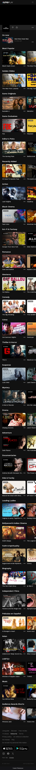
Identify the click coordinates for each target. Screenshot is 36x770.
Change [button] (11, 757)
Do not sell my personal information (14, 742)
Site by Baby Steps (28, 763)
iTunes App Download (8, 748)
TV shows (5, 734)
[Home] (7, 2)
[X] (12, 753)
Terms (21, 734)
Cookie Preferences (18, 768)
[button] (18, 40)
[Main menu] (33, 2)
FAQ (13, 740)
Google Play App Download (22, 748)
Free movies (23, 731)
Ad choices (6, 740)
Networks (14, 734)
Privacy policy (7, 737)
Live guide (5, 731)
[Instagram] (3, 753)
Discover (14, 731)
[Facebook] (8, 753)
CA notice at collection (21, 737)
